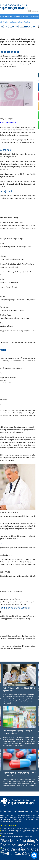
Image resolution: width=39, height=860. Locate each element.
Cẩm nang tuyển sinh (21, 16)
